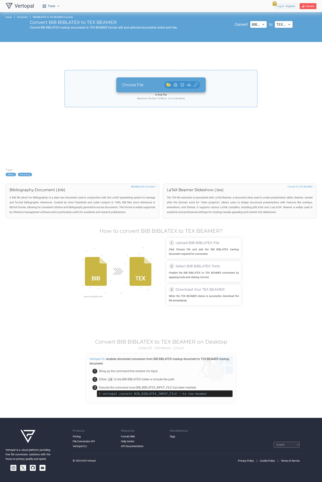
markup (25, 174)
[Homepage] (27, 436)
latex (11, 174)
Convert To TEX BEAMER (300, 186)
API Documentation (132, 446)
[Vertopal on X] (23, 468)
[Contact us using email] (42, 468)
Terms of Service (290, 460)
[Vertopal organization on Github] (33, 468)
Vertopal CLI (80, 446)
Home (9, 17)
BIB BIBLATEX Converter (143, 186)
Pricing (77, 436)
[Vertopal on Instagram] (13, 468)
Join (170, 98)
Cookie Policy (267, 460)
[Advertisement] (161, 56)
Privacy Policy (246, 460)
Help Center (127, 441)
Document (22, 17)
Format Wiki (128, 436)
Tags (172, 436)
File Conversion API (84, 441)
